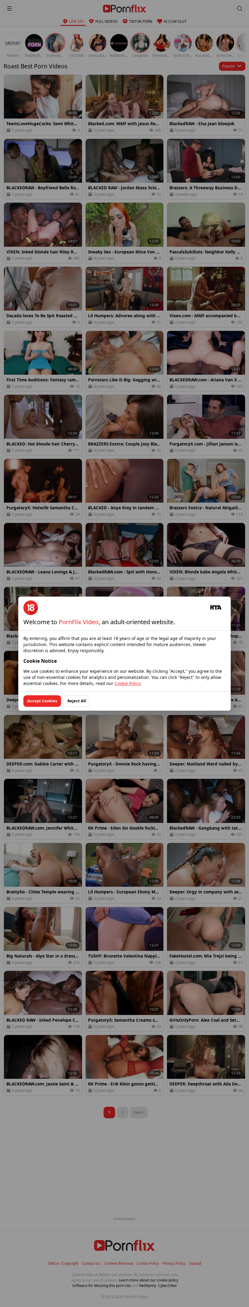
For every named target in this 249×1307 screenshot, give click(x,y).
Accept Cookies (42, 700)
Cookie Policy (127, 683)
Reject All (76, 700)
